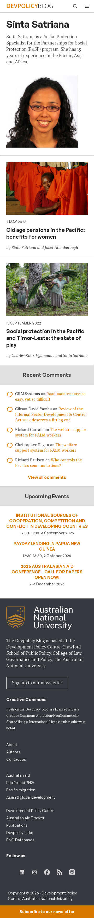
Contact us (16, 759)
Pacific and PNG (20, 782)
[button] (74, 6)
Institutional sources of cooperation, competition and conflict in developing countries (47, 521)
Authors (13, 752)
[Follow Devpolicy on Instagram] (34, 872)
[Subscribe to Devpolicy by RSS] (59, 872)
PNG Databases (20, 840)
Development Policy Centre (30, 810)
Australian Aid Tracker (25, 818)
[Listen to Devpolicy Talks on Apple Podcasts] (72, 872)
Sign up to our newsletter (37, 683)
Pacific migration (20, 790)
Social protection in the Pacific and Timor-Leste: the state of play (45, 338)
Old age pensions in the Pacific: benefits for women (45, 233)
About (11, 744)
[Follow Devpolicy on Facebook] (47, 872)
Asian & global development (30, 797)
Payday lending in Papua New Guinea (47, 546)
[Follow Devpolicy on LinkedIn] (22, 872)
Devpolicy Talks (19, 832)
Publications (17, 825)
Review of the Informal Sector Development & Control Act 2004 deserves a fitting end (51, 414)
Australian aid (18, 775)
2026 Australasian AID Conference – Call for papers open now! (47, 572)
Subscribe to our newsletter (47, 911)
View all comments (47, 477)
